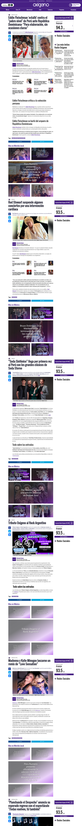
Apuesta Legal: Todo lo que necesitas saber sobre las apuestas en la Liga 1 (68, 68)
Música (7, 10)
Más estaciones (49, 0)
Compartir (20, 141)
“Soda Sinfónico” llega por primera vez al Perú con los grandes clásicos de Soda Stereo (19, 312)
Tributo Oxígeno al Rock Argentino (42, 312)
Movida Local (14, 14)
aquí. (39, 375)
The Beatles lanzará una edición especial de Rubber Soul (19, 349)
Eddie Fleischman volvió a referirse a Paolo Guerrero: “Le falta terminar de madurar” (40, 91)
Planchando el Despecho (18, 814)
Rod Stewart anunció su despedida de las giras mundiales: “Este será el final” (18, 264)
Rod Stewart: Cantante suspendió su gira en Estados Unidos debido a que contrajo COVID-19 (18, 273)
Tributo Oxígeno (15, 596)
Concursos (50, 10)
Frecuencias (73, 10)
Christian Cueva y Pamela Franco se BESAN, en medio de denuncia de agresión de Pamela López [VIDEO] (69, 74)
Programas (61, 10)
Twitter (43, 141)
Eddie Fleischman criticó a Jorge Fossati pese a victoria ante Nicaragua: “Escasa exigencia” (18, 82)
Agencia (13, 138)
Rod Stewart (14, 297)
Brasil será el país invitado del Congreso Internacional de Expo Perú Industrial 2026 (19, 754)
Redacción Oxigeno (20, 63)
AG (24, 138)
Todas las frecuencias (63, 31)
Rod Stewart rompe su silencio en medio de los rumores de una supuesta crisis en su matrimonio (40, 273)
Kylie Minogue (19, 738)
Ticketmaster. (15, 455)
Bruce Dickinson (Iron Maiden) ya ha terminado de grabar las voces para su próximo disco (30, 331)
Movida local (29, 10)
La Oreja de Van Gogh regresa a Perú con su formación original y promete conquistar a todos (42, 511)
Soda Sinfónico (15, 458)
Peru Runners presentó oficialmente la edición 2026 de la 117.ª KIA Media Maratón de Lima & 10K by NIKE (30, 172)
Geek (40, 10)
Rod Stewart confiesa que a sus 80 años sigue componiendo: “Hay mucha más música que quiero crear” (40, 265)
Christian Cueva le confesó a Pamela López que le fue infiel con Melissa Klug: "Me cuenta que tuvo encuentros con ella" (69, 53)
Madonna (14, 702)
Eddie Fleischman (29, 32)
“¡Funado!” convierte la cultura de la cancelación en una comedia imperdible (42, 190)
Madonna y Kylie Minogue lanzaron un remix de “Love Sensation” (19, 154)
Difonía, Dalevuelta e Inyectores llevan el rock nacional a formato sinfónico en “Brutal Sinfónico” (42, 648)
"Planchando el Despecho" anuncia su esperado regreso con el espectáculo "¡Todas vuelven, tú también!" (42, 153)
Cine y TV (18, 10)
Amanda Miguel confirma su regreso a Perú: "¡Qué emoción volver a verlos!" (19, 190)
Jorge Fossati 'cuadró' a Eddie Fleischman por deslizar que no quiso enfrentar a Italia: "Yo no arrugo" (17, 92)
